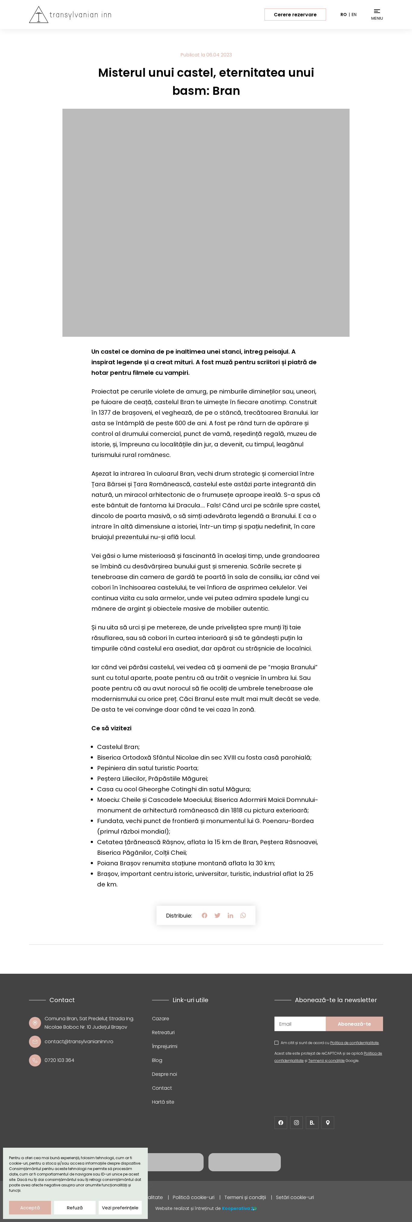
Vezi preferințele (120, 1207)
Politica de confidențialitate (354, 1042)
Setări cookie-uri (295, 1197)
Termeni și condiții (245, 1197)
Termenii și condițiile (326, 1060)
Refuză (75, 1207)
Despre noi (164, 1074)
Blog (157, 1060)
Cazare (160, 1018)
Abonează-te (354, 1024)
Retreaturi (163, 1032)
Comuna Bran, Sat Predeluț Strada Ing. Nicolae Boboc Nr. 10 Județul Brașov (89, 1023)
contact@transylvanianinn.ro (79, 1041)
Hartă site (163, 1101)
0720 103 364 (59, 1060)
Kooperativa (236, 1208)
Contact (162, 1088)
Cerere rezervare (295, 14)
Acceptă (30, 1207)
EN (354, 14)
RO (344, 14)
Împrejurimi (164, 1046)
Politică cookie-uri (193, 1197)
